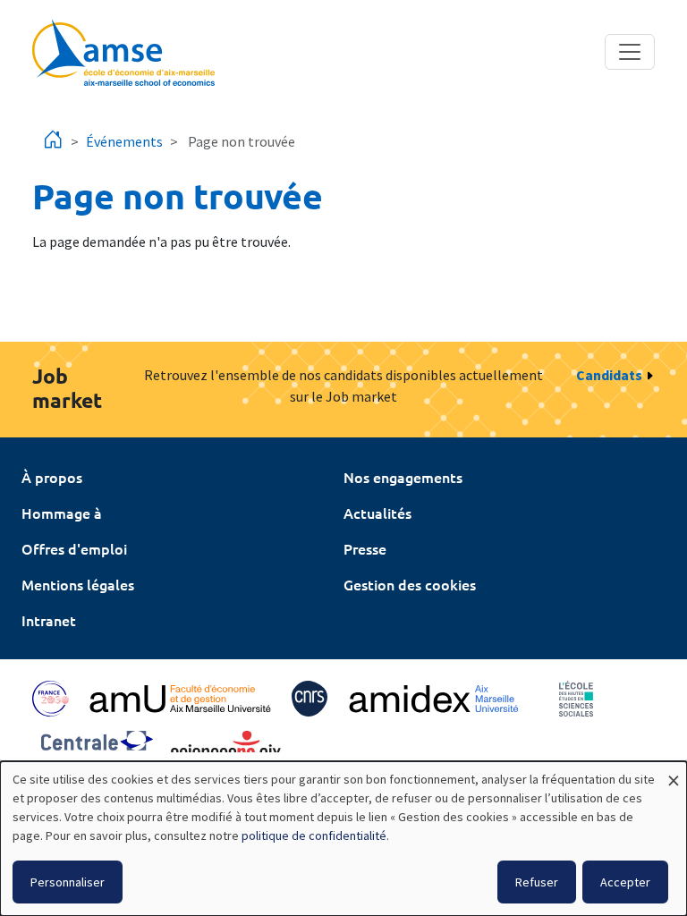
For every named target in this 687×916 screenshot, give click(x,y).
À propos (51, 477)
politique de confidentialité (314, 835)
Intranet (48, 620)
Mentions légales (77, 584)
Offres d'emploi (74, 548)
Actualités (377, 512)
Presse (365, 548)
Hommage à (61, 512)
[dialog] (343, 838)
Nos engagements (403, 477)
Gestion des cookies (410, 584)
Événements (124, 141)
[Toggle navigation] (630, 52)
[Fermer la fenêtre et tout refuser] (673, 772)
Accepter (625, 882)
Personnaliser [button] (67, 882)
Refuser (536, 882)
